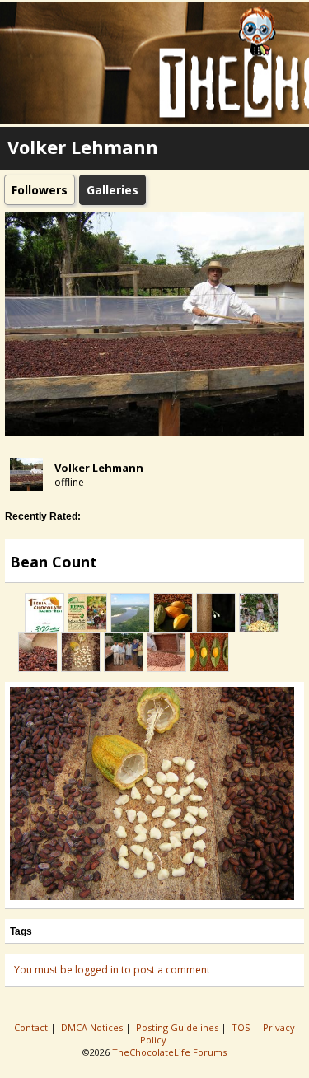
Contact (32, 1027)
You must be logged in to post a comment (112, 970)
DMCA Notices (93, 1027)
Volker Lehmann (98, 467)
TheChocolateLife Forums (169, 1052)
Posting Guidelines (178, 1027)
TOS (242, 1027)
